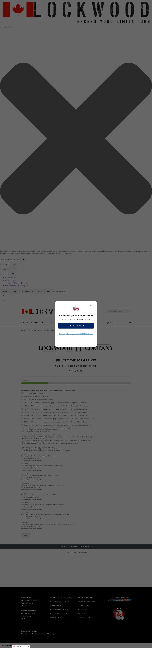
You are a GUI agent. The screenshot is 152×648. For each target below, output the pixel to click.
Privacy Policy (76, 342)
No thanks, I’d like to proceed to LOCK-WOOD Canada (76, 334)
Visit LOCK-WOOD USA (76, 326)
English (18, 646)
